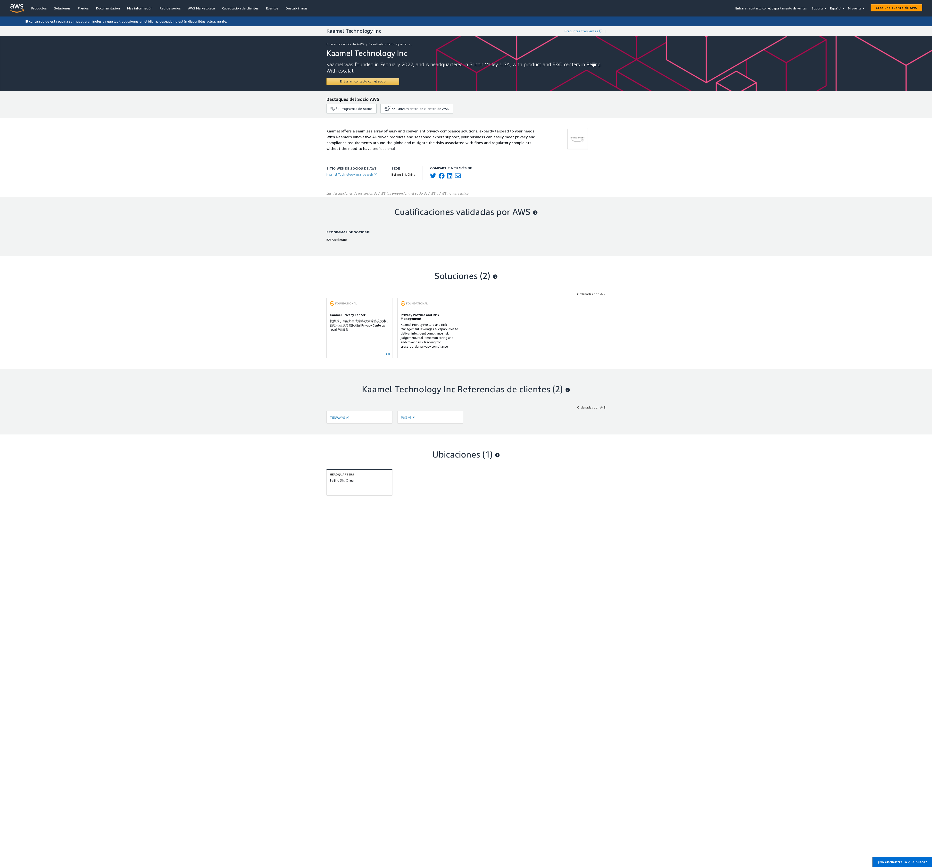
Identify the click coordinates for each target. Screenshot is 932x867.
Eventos (272, 8)
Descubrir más (297, 8)
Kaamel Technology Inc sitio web (349, 174)
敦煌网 (406, 417)
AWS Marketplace (201, 8)
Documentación (108, 8)
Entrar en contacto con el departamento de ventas (771, 8)
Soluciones (62, 8)
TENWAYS (337, 417)
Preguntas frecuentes (581, 31)
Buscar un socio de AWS (345, 44)
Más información (139, 8)
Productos (39, 8)
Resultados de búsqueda (388, 44)
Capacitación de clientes (240, 8)
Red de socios (170, 8)
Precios (83, 8)
